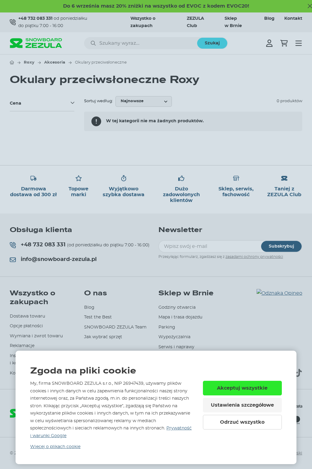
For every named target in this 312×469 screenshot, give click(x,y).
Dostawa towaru (27, 316)
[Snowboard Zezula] (36, 43)
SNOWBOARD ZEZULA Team (115, 327)
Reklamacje (22, 346)
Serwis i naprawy (176, 347)
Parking (166, 327)
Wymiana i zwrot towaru (36, 336)
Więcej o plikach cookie (55, 447)
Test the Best (98, 317)
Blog (269, 18)
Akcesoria (54, 62)
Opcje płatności (26, 326)
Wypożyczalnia (174, 337)
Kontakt (293, 18)
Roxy (29, 62)
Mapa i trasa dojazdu (180, 317)
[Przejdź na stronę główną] (12, 62)
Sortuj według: (98, 101)
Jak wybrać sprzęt (103, 337)
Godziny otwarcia (177, 307)
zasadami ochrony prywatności (254, 257)
